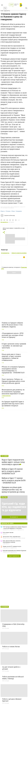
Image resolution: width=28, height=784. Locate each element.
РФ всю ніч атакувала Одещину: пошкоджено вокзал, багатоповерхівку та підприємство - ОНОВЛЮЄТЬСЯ (13, 370)
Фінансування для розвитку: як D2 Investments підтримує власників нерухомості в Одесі (13, 392)
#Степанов (8, 211)
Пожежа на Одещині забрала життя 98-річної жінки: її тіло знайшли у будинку (12, 325)
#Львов (13, 211)
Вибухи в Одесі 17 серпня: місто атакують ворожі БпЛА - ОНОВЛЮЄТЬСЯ (14, 480)
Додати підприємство (14, 556)
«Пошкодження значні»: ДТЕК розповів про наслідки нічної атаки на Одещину (12, 335)
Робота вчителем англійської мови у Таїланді (13, 678)
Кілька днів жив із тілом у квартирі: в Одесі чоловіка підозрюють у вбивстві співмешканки (11, 357)
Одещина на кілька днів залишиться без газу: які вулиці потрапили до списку (13, 489)
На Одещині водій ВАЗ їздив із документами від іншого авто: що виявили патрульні (13, 404)
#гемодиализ (19, 211)
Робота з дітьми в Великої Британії (11, 700)
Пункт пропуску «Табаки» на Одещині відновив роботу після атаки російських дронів (13, 381)
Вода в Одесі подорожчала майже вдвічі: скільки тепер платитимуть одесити (13, 462)
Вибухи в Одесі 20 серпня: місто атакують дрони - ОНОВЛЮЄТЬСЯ (12, 471)
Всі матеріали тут (14, 517)
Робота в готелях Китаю (11, 647)
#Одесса (3, 211)
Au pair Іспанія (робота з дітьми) (11, 668)
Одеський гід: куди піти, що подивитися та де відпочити (14, 507)
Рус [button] (5, 8)
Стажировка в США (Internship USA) (13, 625)
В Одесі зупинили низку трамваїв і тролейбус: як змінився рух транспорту (14, 346)
